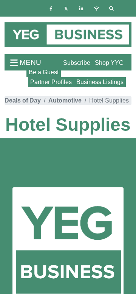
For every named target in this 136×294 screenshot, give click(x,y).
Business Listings (100, 82)
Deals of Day (23, 100)
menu (29, 62)
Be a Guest (44, 72)
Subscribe (76, 63)
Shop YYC (109, 63)
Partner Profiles (51, 82)
